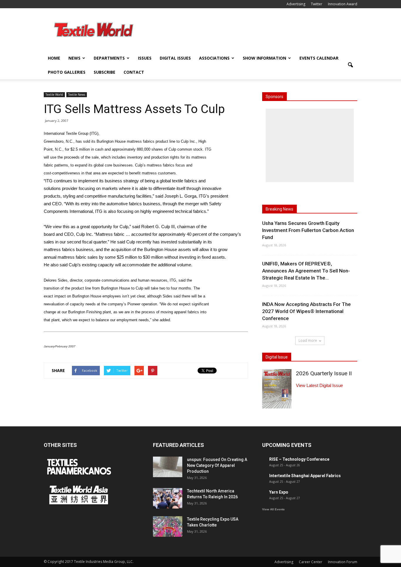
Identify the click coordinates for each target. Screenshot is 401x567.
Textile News (76, 94)
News (74, 58)
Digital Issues (175, 58)
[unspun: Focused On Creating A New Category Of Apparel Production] (167, 467)
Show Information (264, 58)
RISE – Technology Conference (299, 459)
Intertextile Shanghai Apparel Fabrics (305, 475)
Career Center (310, 561)
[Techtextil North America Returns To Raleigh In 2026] (167, 498)
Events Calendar (318, 58)
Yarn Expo (278, 492)
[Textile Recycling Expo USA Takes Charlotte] (167, 526)
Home (54, 58)
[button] (350, 65)
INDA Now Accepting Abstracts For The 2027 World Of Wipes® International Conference (306, 311)
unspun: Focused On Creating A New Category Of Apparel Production (217, 465)
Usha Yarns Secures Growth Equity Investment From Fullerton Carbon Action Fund (308, 230)
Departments (109, 58)
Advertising (296, 3)
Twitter (316, 3)
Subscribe (104, 72)
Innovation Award (342, 3)
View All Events (273, 509)
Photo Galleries (66, 72)
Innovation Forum (342, 561)
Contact (134, 72)
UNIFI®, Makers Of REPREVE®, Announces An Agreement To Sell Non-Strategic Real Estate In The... (306, 271)
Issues (144, 58)
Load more (308, 340)
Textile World (54, 94)
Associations (214, 58)
